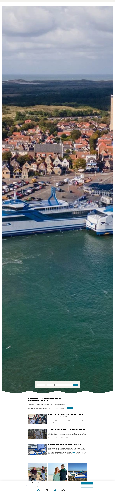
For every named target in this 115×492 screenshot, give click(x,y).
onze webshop (73, 452)
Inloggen (98, 0)
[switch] (47, 490)
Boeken (75, 384)
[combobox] (41, 384)
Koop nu (50, 457)
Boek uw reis (70, 407)
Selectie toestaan (87, 486)
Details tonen (69, 490)
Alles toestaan (87, 483)
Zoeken (110, 0)
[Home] (7, 4)
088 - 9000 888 (104, 0)
